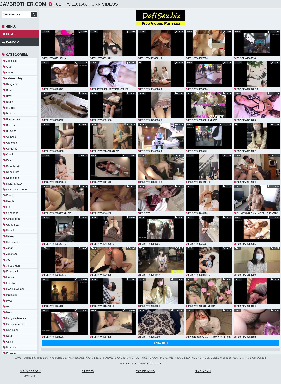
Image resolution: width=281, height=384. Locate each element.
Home (10, 34)
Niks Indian (203, 371)
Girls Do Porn (30, 371)
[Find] (34, 14)
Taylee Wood (145, 371)
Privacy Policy (150, 363)
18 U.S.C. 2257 (128, 363)
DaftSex (88, 371)
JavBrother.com (23, 4)
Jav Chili (30, 376)
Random (12, 42)
